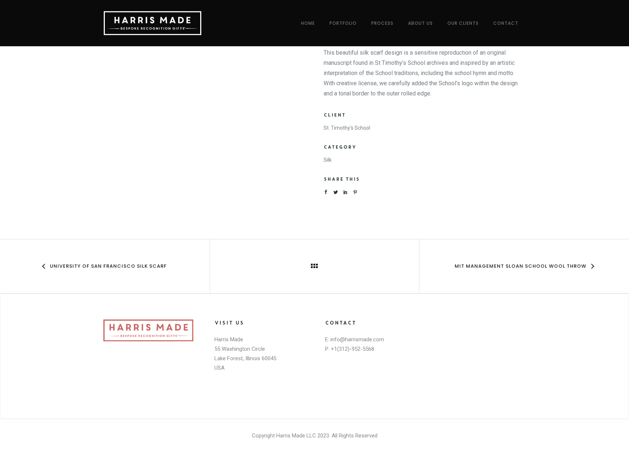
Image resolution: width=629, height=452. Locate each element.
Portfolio (343, 23)
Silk (328, 160)
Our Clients (463, 23)
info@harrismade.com (357, 339)
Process (382, 23)
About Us (420, 23)
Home (308, 23)
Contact (505, 23)
